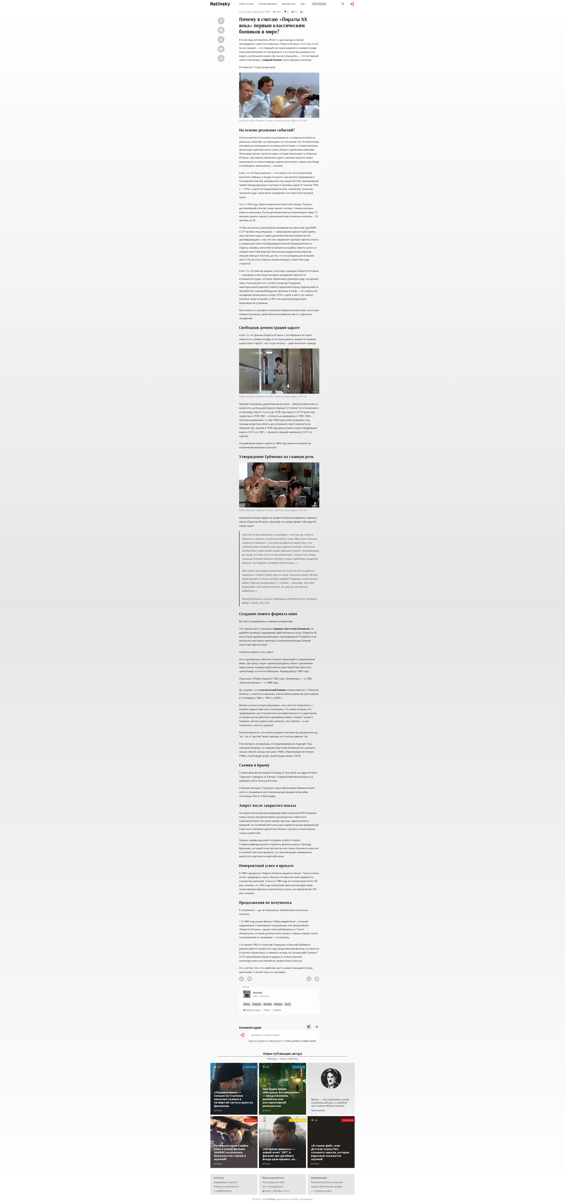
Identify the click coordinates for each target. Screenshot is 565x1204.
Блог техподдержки (272, 1186)
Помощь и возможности (226, 1186)
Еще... (303, 3)
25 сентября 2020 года (250, 11)
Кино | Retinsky (261, 994)
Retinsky (271, 1199)
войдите (278, 1040)
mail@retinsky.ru (224, 1190)
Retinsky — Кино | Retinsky (282, 1058)
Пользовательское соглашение (327, 1182)
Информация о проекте (226, 1182)
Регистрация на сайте (273, 1182)
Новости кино (246, 3)
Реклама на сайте (323, 1190)
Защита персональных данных (326, 1186)
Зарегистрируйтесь (259, 1040)
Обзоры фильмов (268, 3)
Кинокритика (288, 3)
